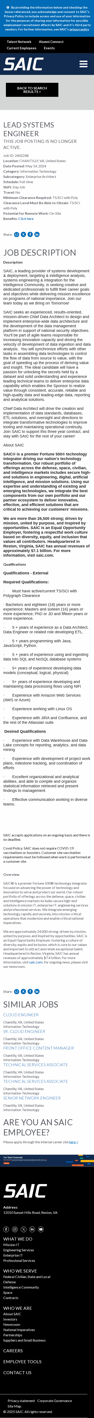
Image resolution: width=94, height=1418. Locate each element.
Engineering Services (18, 1250)
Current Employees (21, 48)
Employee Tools (22, 1361)
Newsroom (11, 1324)
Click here (25, 218)
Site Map (14, 1406)
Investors (10, 1319)
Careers (13, 1350)
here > (73, 1142)
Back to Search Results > (32, 90)
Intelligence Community (21, 1287)
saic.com (44, 555)
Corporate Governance (54, 1401)
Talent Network (19, 42)
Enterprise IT (13, 1255)
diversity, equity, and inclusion (50, 537)
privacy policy (79, 29)
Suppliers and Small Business (24, 1340)
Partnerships (12, 1335)
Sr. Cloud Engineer (24, 1031)
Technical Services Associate (35, 1064)
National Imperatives (19, 1330)
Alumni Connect (51, 42)
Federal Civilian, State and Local (26, 1277)
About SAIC (12, 1314)
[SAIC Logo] (25, 1190)
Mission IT (11, 1245)
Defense (9, 1282)
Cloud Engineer (21, 1014)
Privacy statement (21, 1401)
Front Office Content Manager (38, 1048)
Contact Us (17, 1372)
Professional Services (19, 1260)
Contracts (10, 1298)
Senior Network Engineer (32, 1098)
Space (7, 1292)
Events (49, 48)
